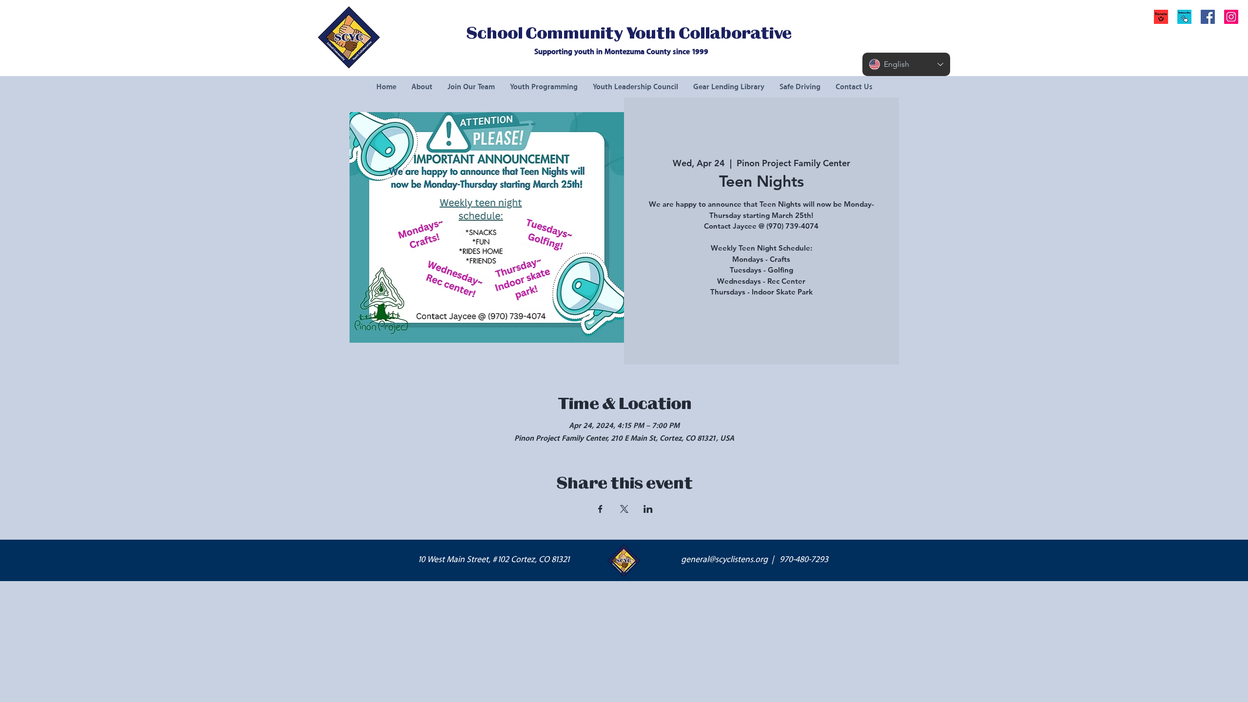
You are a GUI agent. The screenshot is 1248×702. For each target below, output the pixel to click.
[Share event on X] (624, 509)
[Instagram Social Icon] (1231, 17)
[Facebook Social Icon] (1208, 17)
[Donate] (1161, 17)
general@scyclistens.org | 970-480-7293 (754, 560)
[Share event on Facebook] (600, 509)
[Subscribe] (1184, 17)
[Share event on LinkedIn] (648, 509)
